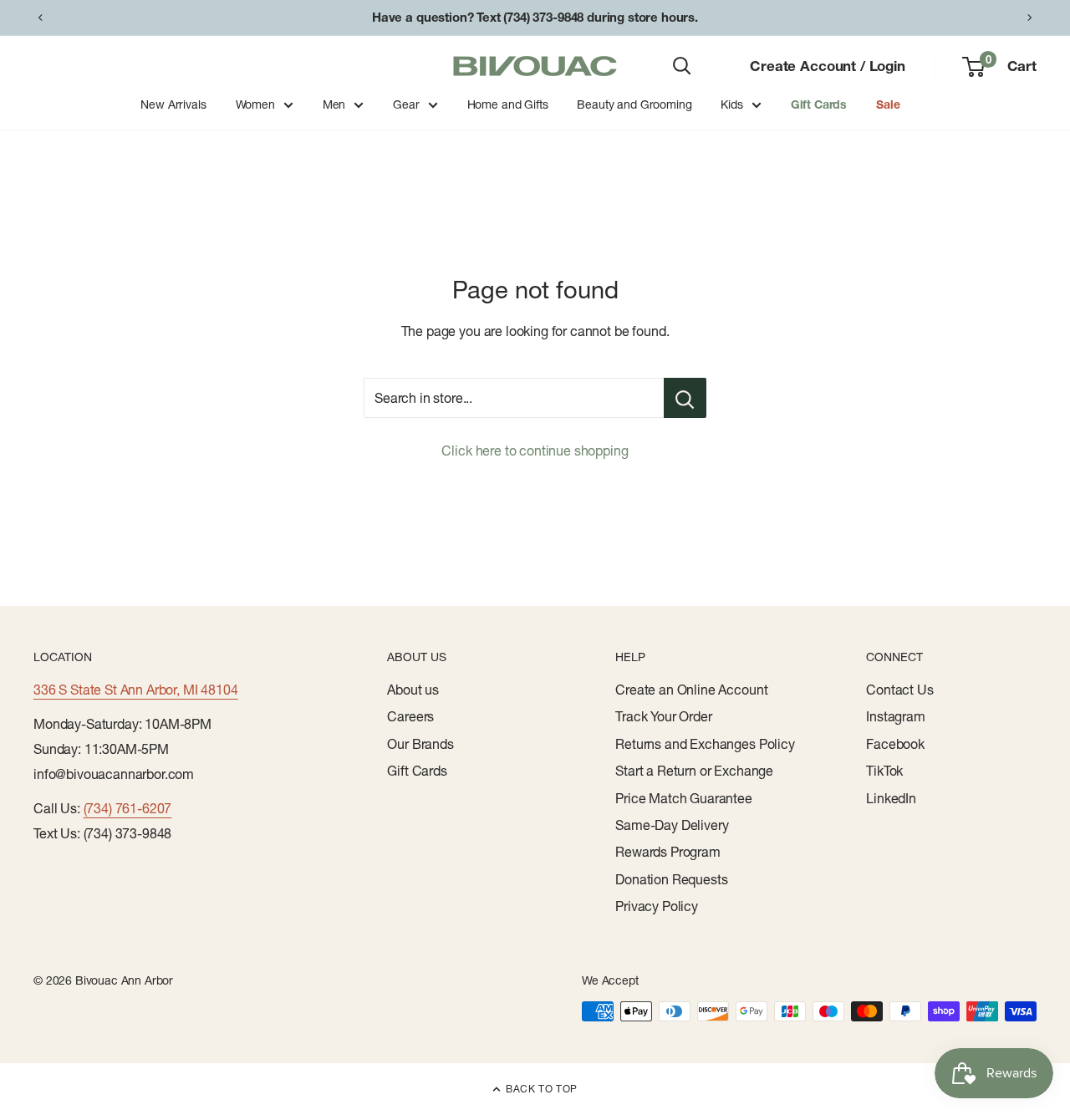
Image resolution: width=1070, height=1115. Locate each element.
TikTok (884, 770)
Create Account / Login (827, 65)
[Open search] (682, 66)
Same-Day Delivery (671, 825)
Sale (887, 104)
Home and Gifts (507, 104)
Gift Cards (819, 104)
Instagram (895, 716)
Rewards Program (668, 851)
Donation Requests (671, 879)
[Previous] (40, 17)
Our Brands (420, 744)
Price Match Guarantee (683, 798)
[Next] (1030, 17)
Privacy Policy (656, 906)
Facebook (895, 744)
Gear (406, 104)
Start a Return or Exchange (694, 770)
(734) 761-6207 (128, 808)
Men (334, 104)
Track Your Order (663, 716)
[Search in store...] (685, 398)
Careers (410, 716)
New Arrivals (173, 104)
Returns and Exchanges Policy (705, 744)
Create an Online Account (691, 689)
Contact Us (899, 689)
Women (255, 104)
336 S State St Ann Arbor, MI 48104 (135, 689)
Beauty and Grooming (634, 104)
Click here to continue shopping (534, 450)
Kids (731, 104)
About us (413, 689)
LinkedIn (891, 798)
